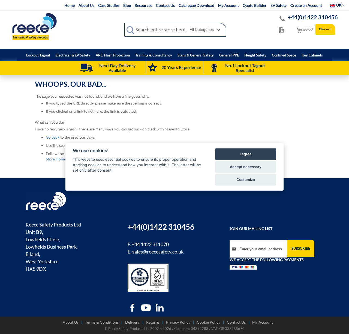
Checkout (325, 29)
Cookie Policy (208, 322)
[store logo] (34, 26)
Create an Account (306, 5)
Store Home (56, 159)
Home (69, 5)
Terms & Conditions (102, 322)
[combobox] (175, 30)
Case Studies (108, 5)
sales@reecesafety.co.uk (157, 252)
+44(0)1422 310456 (313, 17)
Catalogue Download (196, 5)
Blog (127, 5)
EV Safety (278, 5)
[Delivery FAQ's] (86, 68)
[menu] (174, 55)
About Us (86, 5)
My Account (228, 5)
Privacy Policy (178, 322)
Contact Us (165, 5)
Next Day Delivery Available (117, 68)
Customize (245, 179)
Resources (143, 5)
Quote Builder (255, 5)
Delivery (132, 322)
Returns (153, 322)
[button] (337, 5)
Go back (52, 137)
